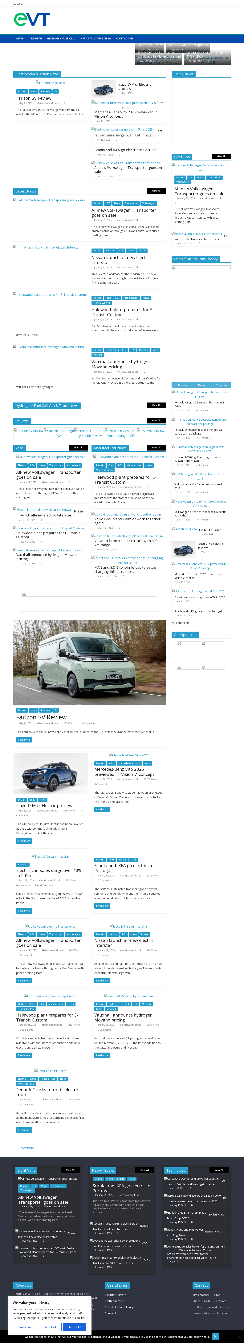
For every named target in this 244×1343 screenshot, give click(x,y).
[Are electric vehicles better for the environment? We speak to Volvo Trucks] (195, 1246)
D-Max (21, 799)
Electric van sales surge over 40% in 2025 (206, 55)
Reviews (36, 38)
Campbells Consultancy (119, 1307)
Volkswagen (148, 203)
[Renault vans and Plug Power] (183, 1229)
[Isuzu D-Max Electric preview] (104, 83)
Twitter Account (114, 1301)
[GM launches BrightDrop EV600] (185, 1212)
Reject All (50, 1327)
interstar (110, 250)
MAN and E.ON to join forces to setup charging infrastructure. (125, 569)
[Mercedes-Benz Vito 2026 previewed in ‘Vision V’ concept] (128, 103)
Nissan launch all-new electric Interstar (121, 259)
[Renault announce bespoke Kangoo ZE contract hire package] (201, 417)
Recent (202, 385)
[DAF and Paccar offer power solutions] (115, 1240)
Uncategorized (26, 1083)
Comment (222, 385)
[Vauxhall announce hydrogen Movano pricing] (47, 550)
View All (156, 190)
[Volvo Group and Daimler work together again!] (126, 514)
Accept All (75, 1327)
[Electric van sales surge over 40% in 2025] (122, 129)
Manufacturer (131, 297)
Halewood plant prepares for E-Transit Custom (122, 312)
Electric (97, 203)
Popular (183, 385)
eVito (111, 763)
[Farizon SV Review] (50, 83)
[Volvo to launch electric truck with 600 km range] (127, 536)
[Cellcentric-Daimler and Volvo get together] (192, 1178)
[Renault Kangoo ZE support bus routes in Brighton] (201, 390)
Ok (216, 1336)
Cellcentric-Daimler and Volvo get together (196, 1182)
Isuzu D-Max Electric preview (188, 45)
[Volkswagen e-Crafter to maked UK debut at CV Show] (201, 499)
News (19, 38)
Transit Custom (101, 302)
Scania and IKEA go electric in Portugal (125, 150)
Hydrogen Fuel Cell (61, 38)
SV (55, 91)
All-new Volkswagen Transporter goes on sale (128, 169)
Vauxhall (97, 355)
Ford (108, 297)
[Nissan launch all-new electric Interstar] (42, 510)
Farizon (22, 91)
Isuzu (32, 799)
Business (23, 864)
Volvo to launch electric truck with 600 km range (125, 542)
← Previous (24, 1148)
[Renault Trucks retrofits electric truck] (51, 1071)
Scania (122, 859)
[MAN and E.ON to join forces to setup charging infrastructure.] (128, 558)
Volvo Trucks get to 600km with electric (121, 1261)
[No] (239, 1337)
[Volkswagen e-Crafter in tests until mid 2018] (201, 472)
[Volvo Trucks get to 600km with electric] (115, 1257)
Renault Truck (48, 1078)
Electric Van (41, 885)
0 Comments (88, 723)
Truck (133, 859)
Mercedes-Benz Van (129, 763)
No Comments (203, 410)
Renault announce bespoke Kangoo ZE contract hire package (198, 431)
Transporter (131, 203)
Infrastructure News (96, 38)
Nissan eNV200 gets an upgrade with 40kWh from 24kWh (197, 459)
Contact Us (124, 38)
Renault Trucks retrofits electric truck (47, 1092)
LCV (108, 203)
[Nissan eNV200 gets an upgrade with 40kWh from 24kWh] (201, 445)
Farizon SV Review (150, 45)
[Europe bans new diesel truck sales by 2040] (192, 1195)
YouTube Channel (116, 1295)
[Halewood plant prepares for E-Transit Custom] (48, 528)
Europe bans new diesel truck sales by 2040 (196, 1199)
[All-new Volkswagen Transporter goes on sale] (126, 163)
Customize (25, 1327)
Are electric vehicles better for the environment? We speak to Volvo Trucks (192, 1256)
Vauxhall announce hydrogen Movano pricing (121, 364)
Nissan (142, 250)
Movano (143, 350)
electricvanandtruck (47, 103)
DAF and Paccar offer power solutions (120, 1244)
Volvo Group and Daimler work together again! (127, 521)
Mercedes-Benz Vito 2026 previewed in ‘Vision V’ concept (159, 55)
